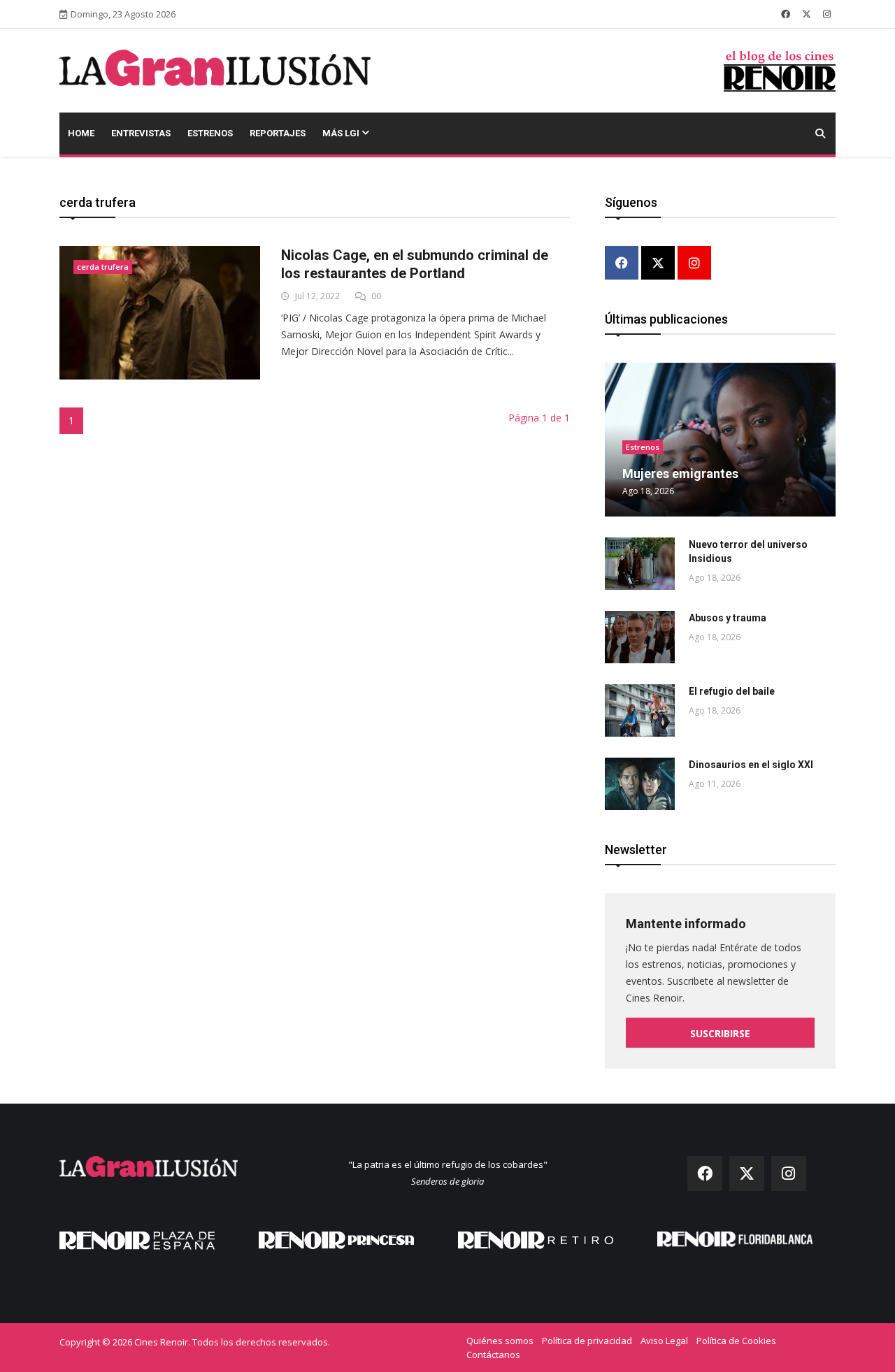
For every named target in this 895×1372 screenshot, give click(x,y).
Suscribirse (720, 1033)
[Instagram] (694, 263)
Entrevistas (141, 133)
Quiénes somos (500, 1340)
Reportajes (278, 133)
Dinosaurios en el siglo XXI (751, 764)
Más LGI (341, 133)
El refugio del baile (732, 691)
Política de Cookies (736, 1340)
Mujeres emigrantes (680, 473)
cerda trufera (103, 266)
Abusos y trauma (727, 617)
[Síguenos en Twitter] (806, 14)
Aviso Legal (664, 1340)
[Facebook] (621, 263)
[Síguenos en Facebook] (785, 14)
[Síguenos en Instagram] (827, 14)
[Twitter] (658, 263)
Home (81, 133)
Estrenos (210, 133)
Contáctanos (493, 1354)
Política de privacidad (587, 1340)
